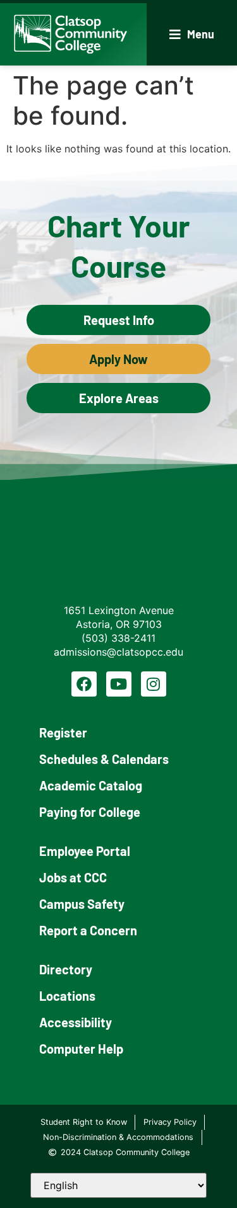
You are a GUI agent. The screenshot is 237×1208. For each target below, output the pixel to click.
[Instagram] (153, 684)
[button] (192, 34)
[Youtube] (118, 684)
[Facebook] (84, 684)
